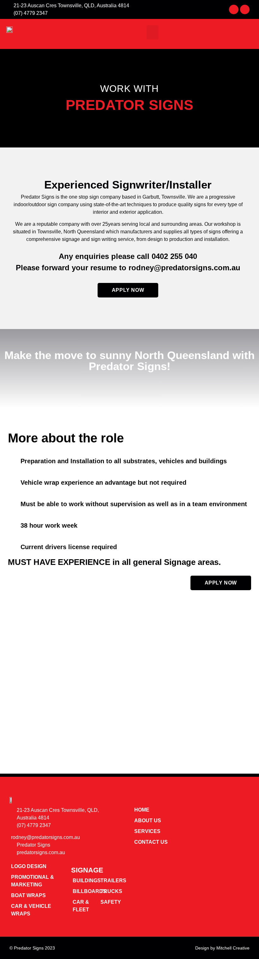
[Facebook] (233, 9)
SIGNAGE (87, 870)
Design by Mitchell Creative (222, 947)
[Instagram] (245, 9)
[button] (153, 32)
